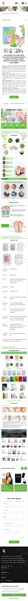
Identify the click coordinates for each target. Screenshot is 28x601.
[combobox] (6, 513)
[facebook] (2, 566)
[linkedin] (11, 566)
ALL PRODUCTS (6, 20)
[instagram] (5, 566)
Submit (14, 542)
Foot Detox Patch (14, 13)
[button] (22, 468)
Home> (3, 13)
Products (7, 13)
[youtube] (8, 566)
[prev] (2, 50)
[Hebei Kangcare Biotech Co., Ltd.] (4, 3)
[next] (24, 50)
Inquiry (14, 97)
